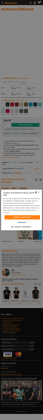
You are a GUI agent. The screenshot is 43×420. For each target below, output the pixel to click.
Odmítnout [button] (22, 222)
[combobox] (36, 192)
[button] (21, 227)
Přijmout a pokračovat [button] (22, 217)
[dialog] (21, 210)
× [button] (38, 192)
